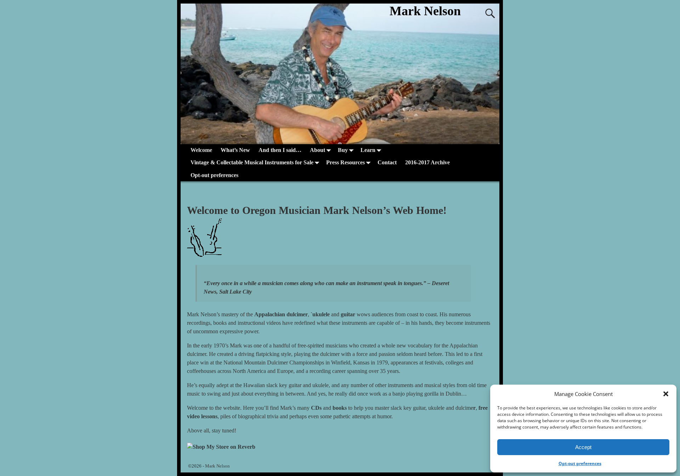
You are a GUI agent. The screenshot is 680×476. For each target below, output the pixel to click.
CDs (316, 408)
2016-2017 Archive (427, 162)
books (340, 408)
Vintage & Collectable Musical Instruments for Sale (252, 162)
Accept (583, 447)
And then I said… (280, 150)
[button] (665, 393)
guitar (348, 314)
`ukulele (320, 314)
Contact (387, 162)
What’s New (235, 150)
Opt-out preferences (580, 463)
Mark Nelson (425, 11)
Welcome (201, 150)
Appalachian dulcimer (281, 314)
